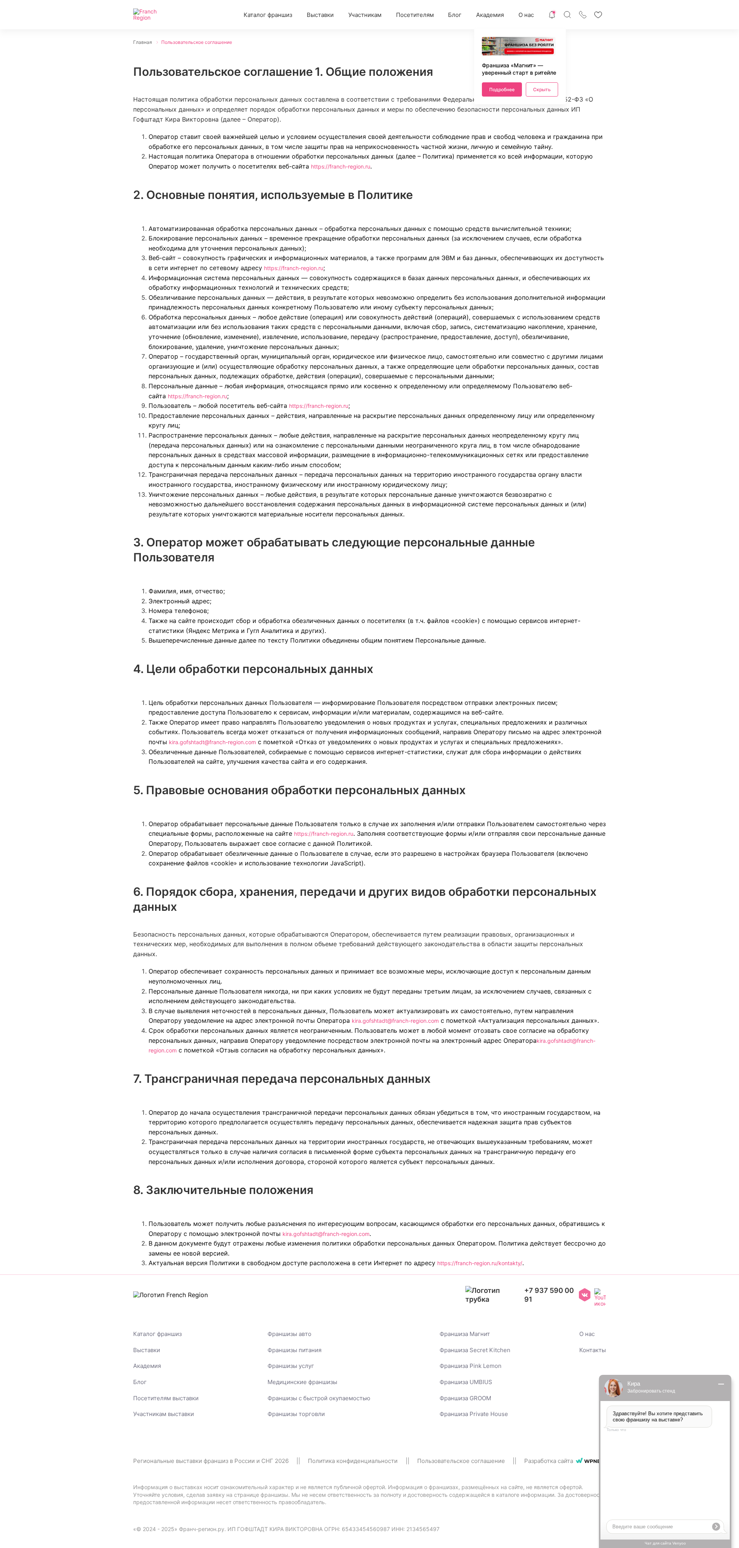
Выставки (320, 14)
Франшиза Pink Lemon (471, 1365)
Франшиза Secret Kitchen (475, 1350)
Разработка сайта (548, 1461)
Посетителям (415, 14)
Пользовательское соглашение (461, 1461)
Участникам (364, 14)
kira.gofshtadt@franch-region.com (212, 742)
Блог (454, 14)
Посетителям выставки (166, 1398)
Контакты (592, 1350)
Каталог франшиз (268, 14)
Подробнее (502, 89)
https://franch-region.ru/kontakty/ (479, 1263)
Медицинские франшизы (302, 1382)
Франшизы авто (289, 1334)
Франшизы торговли (296, 1414)
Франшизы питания (294, 1350)
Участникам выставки (163, 1414)
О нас (526, 14)
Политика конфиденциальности (353, 1461)
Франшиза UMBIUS (466, 1382)
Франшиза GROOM (465, 1398)
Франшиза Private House (474, 1414)
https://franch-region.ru (340, 166)
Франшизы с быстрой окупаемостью (319, 1398)
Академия (490, 14)
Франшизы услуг (291, 1365)
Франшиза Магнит (465, 1334)
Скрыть (542, 89)
